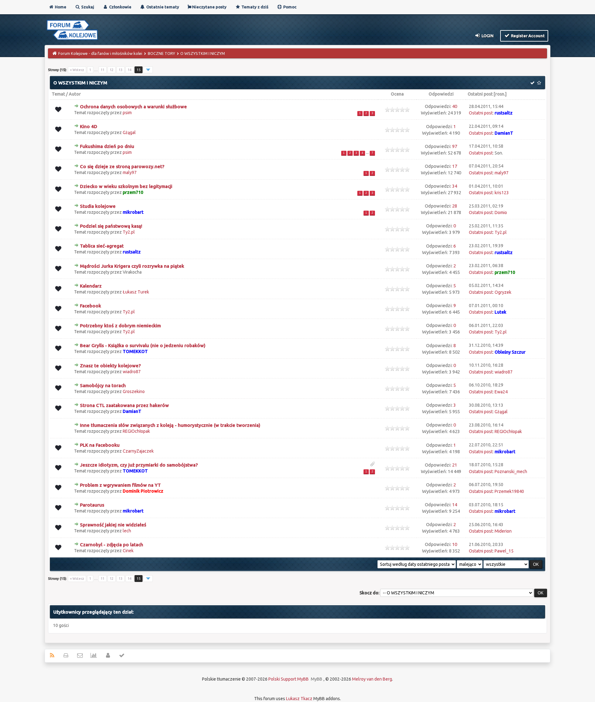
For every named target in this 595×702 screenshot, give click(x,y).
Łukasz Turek (136, 291)
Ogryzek (503, 292)
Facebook (90, 305)
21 (454, 464)
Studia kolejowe (98, 206)
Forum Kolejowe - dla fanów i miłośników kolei (100, 53)
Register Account (527, 36)
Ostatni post (480, 94)
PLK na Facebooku (100, 445)
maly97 (130, 172)
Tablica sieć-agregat (102, 245)
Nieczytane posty (209, 7)
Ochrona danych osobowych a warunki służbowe (133, 106)
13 (120, 70)
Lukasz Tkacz (299, 698)
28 (454, 205)
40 (454, 106)
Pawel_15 (504, 550)
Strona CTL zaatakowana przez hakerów (124, 405)
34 (454, 186)
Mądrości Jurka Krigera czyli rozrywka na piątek (132, 266)
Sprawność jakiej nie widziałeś (113, 524)
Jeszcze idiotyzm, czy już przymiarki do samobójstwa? (139, 464)
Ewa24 (501, 391)
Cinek (128, 550)
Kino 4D (88, 126)
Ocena (397, 94)
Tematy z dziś (254, 7)
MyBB (316, 679)
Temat (58, 94)
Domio (501, 212)
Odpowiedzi (441, 94)
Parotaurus (92, 504)
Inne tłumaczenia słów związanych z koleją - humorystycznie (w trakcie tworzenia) (170, 425)
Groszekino (134, 391)
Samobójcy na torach (103, 385)
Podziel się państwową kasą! (111, 226)
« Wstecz (77, 70)
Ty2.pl (129, 232)
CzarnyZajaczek (138, 451)
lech (127, 530)
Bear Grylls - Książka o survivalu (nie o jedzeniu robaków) (142, 345)
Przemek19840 (509, 491)
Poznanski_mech (511, 471)
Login (487, 36)
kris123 (502, 192)
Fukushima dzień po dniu (107, 146)
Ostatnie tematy (162, 7)
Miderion (503, 531)
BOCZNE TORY (161, 53)
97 (454, 146)
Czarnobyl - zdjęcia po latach (111, 544)
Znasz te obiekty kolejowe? (110, 365)
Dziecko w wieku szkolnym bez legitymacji (126, 186)
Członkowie (119, 7)
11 (102, 70)
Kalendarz (91, 285)
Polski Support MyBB (288, 679)
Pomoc (289, 7)
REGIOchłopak (136, 431)
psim (127, 112)
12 (111, 70)
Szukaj (87, 7)
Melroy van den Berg (372, 679)
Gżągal (129, 132)
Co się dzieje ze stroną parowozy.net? (122, 166)
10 (454, 544)
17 (454, 166)
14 (129, 70)
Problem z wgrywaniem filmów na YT (120, 485)
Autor (75, 94)
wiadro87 (132, 371)
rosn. (500, 94)
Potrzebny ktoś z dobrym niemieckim (120, 325)
